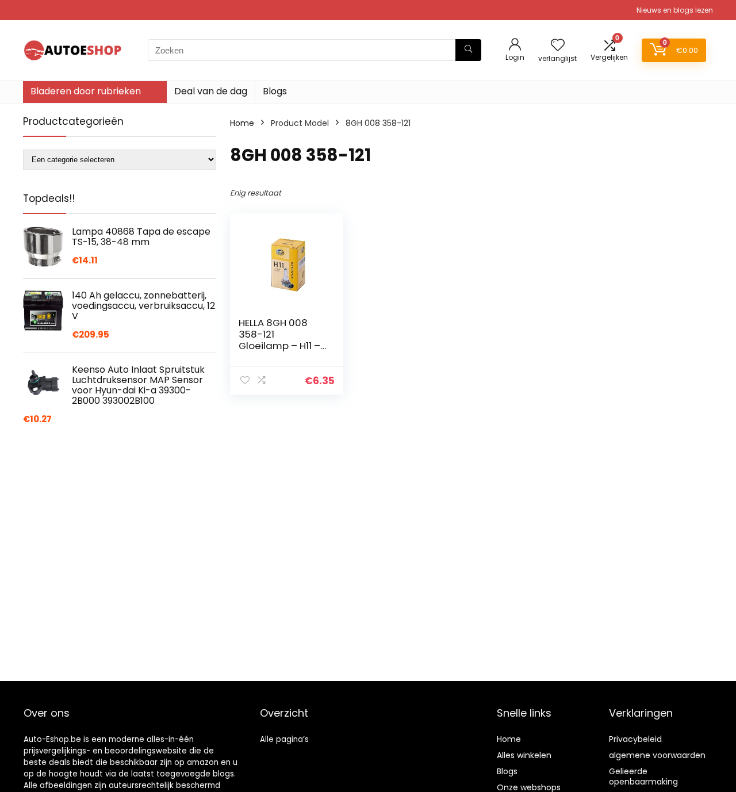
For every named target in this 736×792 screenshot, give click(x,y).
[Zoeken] (468, 50)
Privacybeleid (635, 739)
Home (242, 123)
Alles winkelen (524, 755)
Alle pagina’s (284, 739)
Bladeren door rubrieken (85, 91)
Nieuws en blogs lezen (675, 10)
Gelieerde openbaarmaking (643, 776)
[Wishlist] (558, 45)
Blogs (275, 91)
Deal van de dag (210, 91)
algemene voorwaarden (657, 755)
